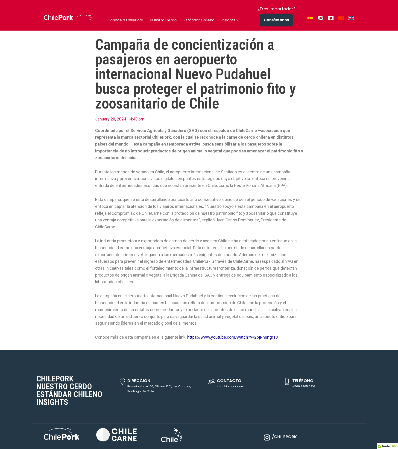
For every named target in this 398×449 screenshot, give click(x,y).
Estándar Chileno (199, 20)
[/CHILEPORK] (266, 437)
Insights (228, 20)
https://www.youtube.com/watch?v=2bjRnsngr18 (232, 337)
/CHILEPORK (284, 437)
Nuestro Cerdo (163, 20)
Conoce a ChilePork (125, 20)
